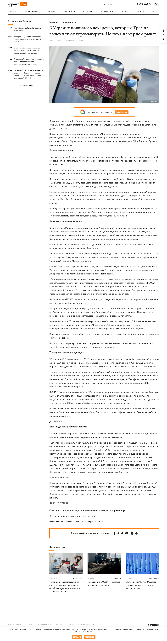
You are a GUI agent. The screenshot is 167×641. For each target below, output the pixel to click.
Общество (88, 11)
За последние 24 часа (19, 21)
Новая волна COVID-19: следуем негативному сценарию (104, 584)
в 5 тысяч (87, 124)
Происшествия (107, 11)
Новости (12, 11)
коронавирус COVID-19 (92, 521)
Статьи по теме (57, 547)
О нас (30, 625)
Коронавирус (78, 578)
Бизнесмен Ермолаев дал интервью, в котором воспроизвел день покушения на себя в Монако (29, 61)
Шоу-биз (140, 11)
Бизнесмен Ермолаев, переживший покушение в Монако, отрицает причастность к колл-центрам (28, 50)
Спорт (125, 11)
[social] (137, 4)
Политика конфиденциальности (82, 625)
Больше (155, 11)
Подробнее (89, 637)
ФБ (128, 433)
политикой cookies (83, 631)
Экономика (70, 11)
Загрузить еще (26, 86)
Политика (52, 11)
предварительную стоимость (84, 511)
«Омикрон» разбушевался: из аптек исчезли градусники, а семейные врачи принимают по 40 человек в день (65, 587)
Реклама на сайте (15, 625)
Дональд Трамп (73, 521)
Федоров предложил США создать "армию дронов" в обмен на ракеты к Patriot (29, 39)
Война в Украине (32, 11)
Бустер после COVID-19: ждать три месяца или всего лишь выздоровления (141, 585)
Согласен (77, 637)
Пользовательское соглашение (50, 625)
